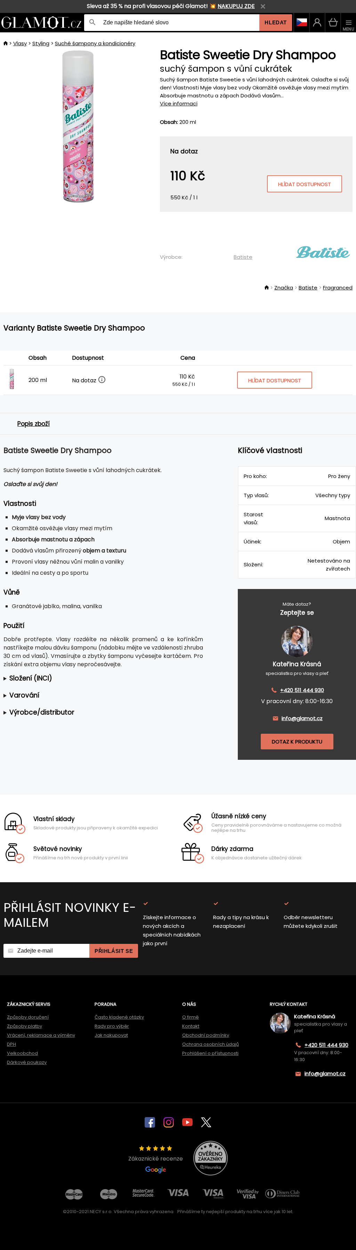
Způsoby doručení (28, 1017)
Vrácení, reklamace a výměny (41, 1035)
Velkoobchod (22, 1053)
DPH (11, 1044)
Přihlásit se (114, 951)
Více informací (178, 103)
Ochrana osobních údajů (210, 1044)
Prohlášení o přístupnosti (210, 1053)
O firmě (190, 1017)
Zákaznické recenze (155, 1159)
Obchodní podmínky (205, 1035)
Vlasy (20, 43)
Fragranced (338, 287)
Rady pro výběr (112, 1026)
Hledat (276, 22)
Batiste (243, 257)
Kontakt (190, 1026)
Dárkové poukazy (27, 1062)
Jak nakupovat (111, 1035)
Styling (40, 43)
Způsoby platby (24, 1026)
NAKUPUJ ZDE (236, 6)
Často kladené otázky (119, 1017)
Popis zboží (33, 424)
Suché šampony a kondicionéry (95, 43)
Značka (283, 287)
